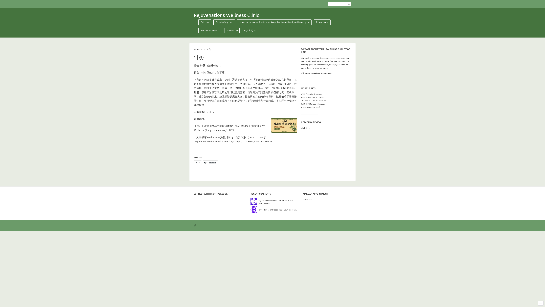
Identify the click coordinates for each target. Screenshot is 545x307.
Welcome (205, 22)
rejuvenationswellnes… (269, 200)
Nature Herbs (322, 22)
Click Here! (305, 128)
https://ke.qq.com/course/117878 (216, 130)
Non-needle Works (209, 30)
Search (349, 4)
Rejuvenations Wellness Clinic (226, 15)
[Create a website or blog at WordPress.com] (195, 225)
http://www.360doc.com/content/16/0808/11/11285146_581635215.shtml (233, 141)
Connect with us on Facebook (211, 194)
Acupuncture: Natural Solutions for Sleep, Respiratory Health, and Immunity (272, 22)
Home (199, 49)
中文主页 (248, 30)
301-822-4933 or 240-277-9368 (313, 100)
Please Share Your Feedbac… (284, 210)
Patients (230, 30)
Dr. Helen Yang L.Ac (224, 22)
